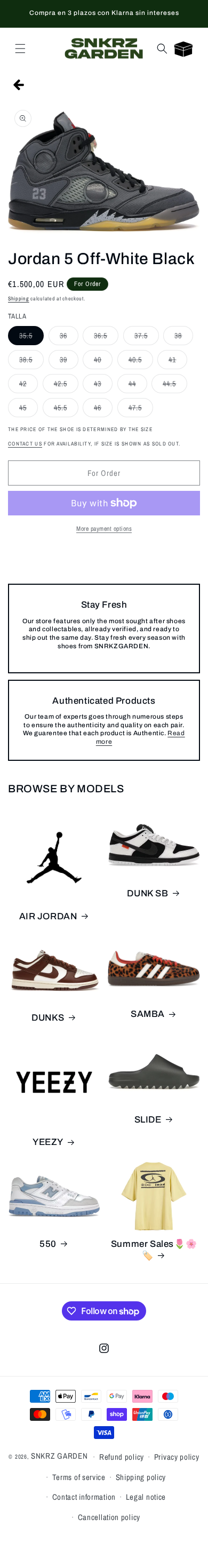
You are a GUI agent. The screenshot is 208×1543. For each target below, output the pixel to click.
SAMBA (148, 1014)
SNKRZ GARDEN (59, 1455)
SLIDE (148, 1120)
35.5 (31, 337)
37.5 (146, 337)
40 (103, 361)
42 (28, 385)
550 (48, 1244)
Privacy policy (176, 1456)
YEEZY (48, 1142)
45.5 (66, 409)
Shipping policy (141, 1477)
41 (178, 361)
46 (103, 409)
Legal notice (146, 1496)
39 (69, 361)
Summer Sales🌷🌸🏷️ (154, 1250)
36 (69, 337)
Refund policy (121, 1456)
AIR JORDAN (48, 916)
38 (183, 337)
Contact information (84, 1496)
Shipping (18, 298)
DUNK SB (147, 893)
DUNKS (48, 1018)
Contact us (25, 443)
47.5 (141, 409)
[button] (20, 48)
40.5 (141, 361)
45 (28, 409)
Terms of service (79, 1477)
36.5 (106, 337)
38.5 (31, 361)
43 (103, 385)
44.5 (175, 385)
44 (138, 385)
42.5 (66, 385)
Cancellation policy (109, 1517)
